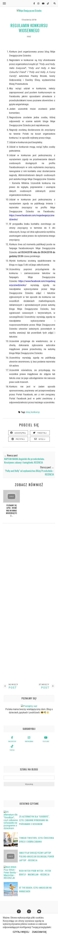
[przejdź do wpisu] (11, 501)
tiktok (12, 750)
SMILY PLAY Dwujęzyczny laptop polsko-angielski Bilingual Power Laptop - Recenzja (36, 856)
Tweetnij (42, 433)
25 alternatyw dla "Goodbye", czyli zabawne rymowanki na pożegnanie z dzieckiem (34, 820)
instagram (29, 741)
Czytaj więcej (21, 932)
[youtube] (42, 3)
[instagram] (37, 3)
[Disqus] (29, 567)
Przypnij (20, 439)
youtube (46, 741)
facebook (12, 741)
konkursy (35, 412)
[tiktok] (47, 3)
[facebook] (33, 3)
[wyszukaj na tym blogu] (54, 3)
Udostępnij (20, 433)
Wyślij (42, 439)
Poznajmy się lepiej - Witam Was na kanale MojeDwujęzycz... (11, 510)
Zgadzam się (39, 932)
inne (29, 37)
